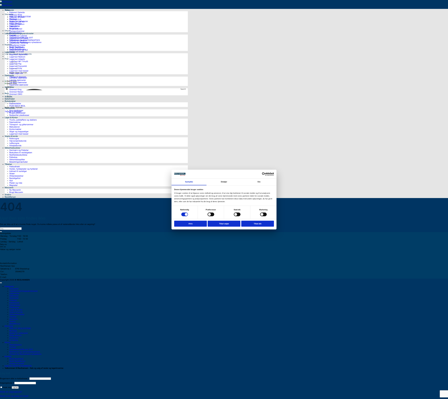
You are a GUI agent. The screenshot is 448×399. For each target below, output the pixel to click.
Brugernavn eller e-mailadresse (14, 378)
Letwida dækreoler (17, 80)
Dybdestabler (15, 103)
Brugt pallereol (15, 29)
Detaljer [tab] (224, 182)
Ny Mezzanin (15, 190)
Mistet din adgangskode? (11, 392)
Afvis (190, 224)
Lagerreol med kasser (18, 71)
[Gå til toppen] (1, 282)
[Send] (1, 231)
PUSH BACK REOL (17, 106)
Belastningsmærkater (18, 162)
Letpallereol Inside (17, 45)
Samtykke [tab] (189, 182)
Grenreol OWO (15, 94)
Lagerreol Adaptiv (17, 59)
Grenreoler (14, 298)
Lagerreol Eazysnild (18, 66)
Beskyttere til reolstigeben (20, 152)
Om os (7, 342)
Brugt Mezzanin (16, 192)
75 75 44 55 (20, 274)
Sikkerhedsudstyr (12, 148)
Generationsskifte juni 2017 (21, 349)
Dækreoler (9, 75)
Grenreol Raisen (16, 92)
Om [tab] (258, 182)
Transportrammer (16, 31)
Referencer (5, 255)
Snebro (8, 194)
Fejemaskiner (15, 122)
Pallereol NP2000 (17, 17)
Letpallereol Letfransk (18, 38)
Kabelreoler (14, 302)
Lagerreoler (10, 52)
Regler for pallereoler (18, 333)
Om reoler (9, 14)
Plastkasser (10, 108)
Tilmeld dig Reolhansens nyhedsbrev (25, 354)
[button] (7, 58)
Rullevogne (14, 138)
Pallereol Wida (15, 15)
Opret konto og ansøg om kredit (14, 396)
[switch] (211, 214)
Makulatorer (14, 127)
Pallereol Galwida (17, 12)
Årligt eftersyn (15, 335)
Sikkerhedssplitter (17, 159)
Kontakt (8, 44)
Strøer (12, 173)
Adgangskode (7, 383)
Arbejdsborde (15, 145)
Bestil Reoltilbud (16, 359)
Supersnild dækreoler (18, 85)
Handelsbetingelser (8, 258)
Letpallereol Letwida (18, 36)
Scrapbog (13, 340)
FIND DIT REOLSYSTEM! (20, 328)
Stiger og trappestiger (19, 131)
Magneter (13, 185)
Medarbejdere (6, 252)
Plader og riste (15, 183)
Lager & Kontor (11, 117)
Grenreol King (15, 89)
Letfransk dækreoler (18, 78)
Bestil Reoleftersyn (17, 361)
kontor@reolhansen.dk (25, 277)
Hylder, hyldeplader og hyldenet (23, 169)
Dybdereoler (14, 305)
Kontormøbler (15, 129)
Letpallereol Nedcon (18, 40)
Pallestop (13, 157)
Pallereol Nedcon (16, 24)
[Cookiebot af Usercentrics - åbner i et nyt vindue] (264, 174)
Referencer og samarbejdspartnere (24, 352)
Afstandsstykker (16, 176)
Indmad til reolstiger (18, 171)
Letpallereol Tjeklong (18, 43)
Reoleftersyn (10, 197)
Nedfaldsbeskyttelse (18, 155)
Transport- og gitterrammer (21, 124)
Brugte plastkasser (17, 113)
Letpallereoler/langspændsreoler (19, 33)
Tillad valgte (224, 224)
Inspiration (13, 338)
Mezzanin (9, 187)
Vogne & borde (11, 136)
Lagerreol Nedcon (17, 57)
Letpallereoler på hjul (18, 50)
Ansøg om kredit (16, 51)
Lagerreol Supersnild (18, 54)
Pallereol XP (14, 26)
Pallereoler (9, 10)
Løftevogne (14, 143)
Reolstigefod (14, 178)
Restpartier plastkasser (19, 115)
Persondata (5, 260)
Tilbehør (8, 164)
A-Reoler (13, 300)
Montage (13, 331)
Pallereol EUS (15, 19)
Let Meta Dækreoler (18, 82)
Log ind (15, 387)
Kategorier (9, 286)
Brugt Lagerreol (16, 73)
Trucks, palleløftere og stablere (23, 120)
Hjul (11, 180)
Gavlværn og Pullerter (19, 150)
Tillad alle (257, 224)
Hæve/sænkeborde (17, 141)
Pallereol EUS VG (16, 22)
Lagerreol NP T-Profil (18, 61)
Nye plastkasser (16, 110)
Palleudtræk (14, 166)
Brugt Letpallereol (17, 47)
